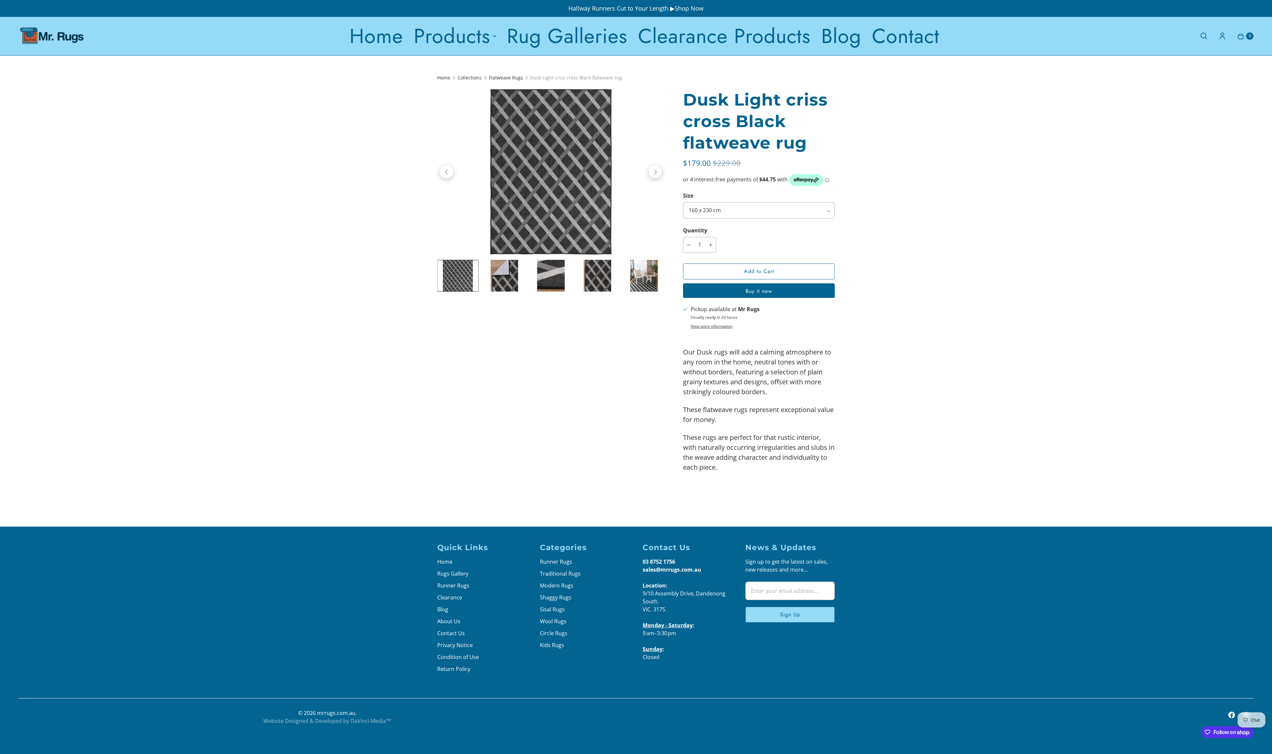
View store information (711, 326)
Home (376, 36)
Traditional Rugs (560, 573)
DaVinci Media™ (370, 721)
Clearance (449, 597)
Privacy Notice (455, 645)
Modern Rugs (556, 585)
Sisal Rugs (552, 609)
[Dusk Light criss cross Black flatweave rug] (550, 172)
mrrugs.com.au (336, 713)
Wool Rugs (553, 621)
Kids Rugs (552, 645)
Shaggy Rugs (555, 597)
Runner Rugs (453, 585)
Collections (469, 77)
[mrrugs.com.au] (52, 36)
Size (688, 195)
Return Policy (453, 669)
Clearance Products (724, 36)
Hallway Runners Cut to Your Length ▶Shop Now (636, 8)
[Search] (1203, 36)
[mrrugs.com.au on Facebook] (1231, 715)
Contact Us (451, 633)
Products (452, 36)
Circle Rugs (553, 633)
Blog (841, 36)
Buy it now (759, 291)
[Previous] (446, 171)
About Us (448, 621)
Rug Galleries (567, 36)
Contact (905, 36)
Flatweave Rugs (506, 77)
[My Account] (1222, 36)
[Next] (655, 171)
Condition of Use (458, 657)
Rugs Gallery (452, 573)
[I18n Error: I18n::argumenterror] (457, 276)
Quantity (695, 230)
